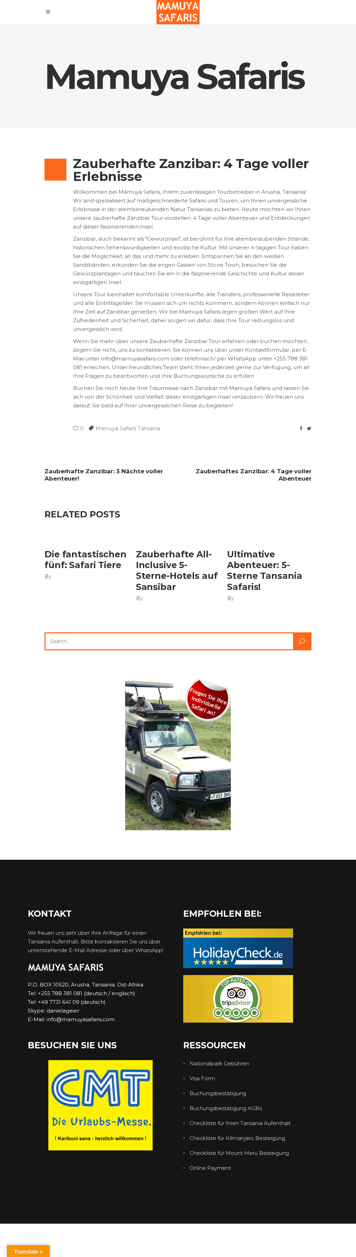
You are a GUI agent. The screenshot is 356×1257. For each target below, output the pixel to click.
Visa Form (202, 1078)
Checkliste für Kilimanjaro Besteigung (237, 1138)
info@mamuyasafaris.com (81, 1019)
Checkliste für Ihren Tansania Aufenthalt (240, 1123)
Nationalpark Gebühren (219, 1063)
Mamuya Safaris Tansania (128, 428)
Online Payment (210, 1168)
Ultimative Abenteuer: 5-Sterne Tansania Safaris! (264, 570)
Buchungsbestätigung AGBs (225, 1108)
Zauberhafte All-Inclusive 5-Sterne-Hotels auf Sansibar (177, 570)
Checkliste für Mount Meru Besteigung (239, 1153)
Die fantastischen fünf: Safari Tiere (85, 559)
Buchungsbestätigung (217, 1093)
